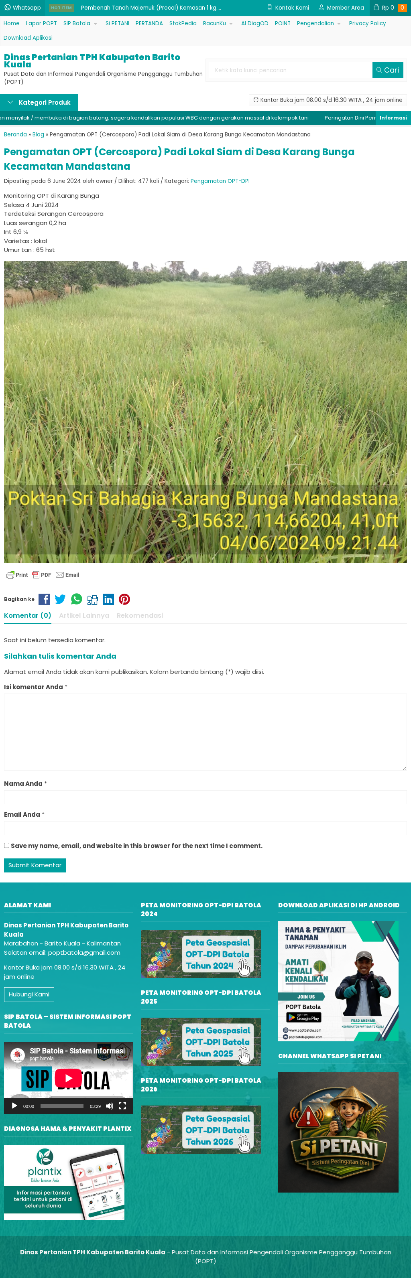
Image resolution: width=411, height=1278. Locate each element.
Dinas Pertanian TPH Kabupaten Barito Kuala (92, 61)
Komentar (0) (27, 615)
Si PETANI (117, 23)
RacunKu (214, 23)
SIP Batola (76, 23)
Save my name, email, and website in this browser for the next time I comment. (136, 846)
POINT (283, 23)
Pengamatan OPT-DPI (220, 181)
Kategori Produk (44, 102)
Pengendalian (315, 23)
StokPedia (183, 23)
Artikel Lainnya (84, 615)
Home (12, 23)
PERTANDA (149, 23)
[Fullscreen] (122, 1106)
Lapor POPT (41, 23)
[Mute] (110, 1106)
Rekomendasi (140, 615)
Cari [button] (390, 70)
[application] (68, 1078)
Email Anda (22, 814)
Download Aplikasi (28, 38)
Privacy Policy (367, 23)
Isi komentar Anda (33, 687)
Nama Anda (23, 783)
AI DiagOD (255, 23)
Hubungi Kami (29, 994)
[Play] (14, 1106)
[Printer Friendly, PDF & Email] (43, 575)
